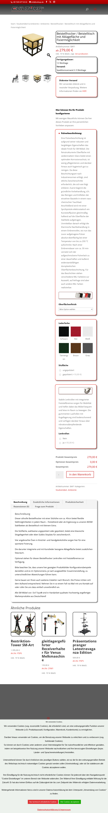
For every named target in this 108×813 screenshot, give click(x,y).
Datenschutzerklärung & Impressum (54, 810)
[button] (49, 53)
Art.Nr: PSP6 (22, 647)
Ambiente (45, 24)
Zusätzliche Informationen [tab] (46, 502)
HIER (84, 91)
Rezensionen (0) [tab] (21, 506)
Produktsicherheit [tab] (74, 502)
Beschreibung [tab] (20, 502)
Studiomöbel (61, 490)
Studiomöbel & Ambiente (28, 24)
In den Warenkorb (80, 474)
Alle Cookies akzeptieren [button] (69, 802)
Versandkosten (81, 54)
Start (13, 24)
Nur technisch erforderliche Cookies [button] (43, 802)
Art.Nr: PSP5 (85, 650)
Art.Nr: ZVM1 (53, 654)
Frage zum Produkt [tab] (44, 506)
